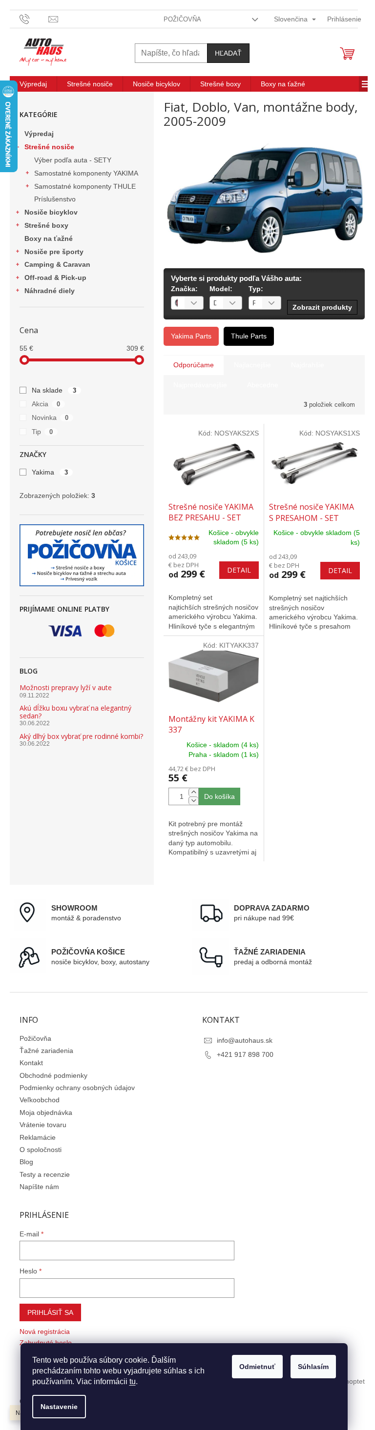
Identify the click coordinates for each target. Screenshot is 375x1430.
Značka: (184, 289)
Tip (42, 432)
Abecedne (262, 385)
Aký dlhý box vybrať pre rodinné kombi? (81, 736)
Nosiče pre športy (53, 252)
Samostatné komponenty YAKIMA (86, 173)
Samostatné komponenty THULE (85, 186)
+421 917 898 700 (245, 1054)
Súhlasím (313, 1366)
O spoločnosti (41, 1149)
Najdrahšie (307, 365)
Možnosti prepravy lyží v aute (66, 687)
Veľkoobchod (40, 1100)
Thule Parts (249, 336)
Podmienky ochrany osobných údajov (77, 1088)
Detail (239, 570)
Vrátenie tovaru (43, 1125)
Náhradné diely (49, 291)
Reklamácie (38, 1137)
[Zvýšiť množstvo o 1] (193, 792)
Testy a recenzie (45, 1174)
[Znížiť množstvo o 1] (193, 800)
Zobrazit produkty (322, 307)
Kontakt (31, 1063)
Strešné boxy (46, 225)
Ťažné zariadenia (46, 1050)
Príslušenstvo (55, 199)
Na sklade (54, 390)
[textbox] (175, 303)
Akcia (46, 404)
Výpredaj (39, 134)
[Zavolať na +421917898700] (34, 18)
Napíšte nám (39, 1187)
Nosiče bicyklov (51, 212)
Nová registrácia (45, 1331)
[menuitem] (33, 84)
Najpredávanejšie (200, 385)
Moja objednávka (46, 1112)
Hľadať (228, 53)
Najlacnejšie (252, 365)
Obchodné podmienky (53, 1075)
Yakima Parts (191, 336)
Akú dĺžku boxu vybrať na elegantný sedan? (75, 711)
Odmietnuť (257, 1366)
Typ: (256, 289)
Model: (220, 289)
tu (132, 1381)
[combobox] (187, 303)
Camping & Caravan (57, 264)
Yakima (50, 472)
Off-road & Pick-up (55, 277)
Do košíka (219, 796)
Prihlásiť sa (50, 1312)
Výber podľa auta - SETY (72, 160)
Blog (26, 1162)
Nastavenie (59, 1406)
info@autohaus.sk (244, 1040)
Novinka (50, 417)
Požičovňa (182, 19)
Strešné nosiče (49, 147)
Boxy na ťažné (48, 238)
